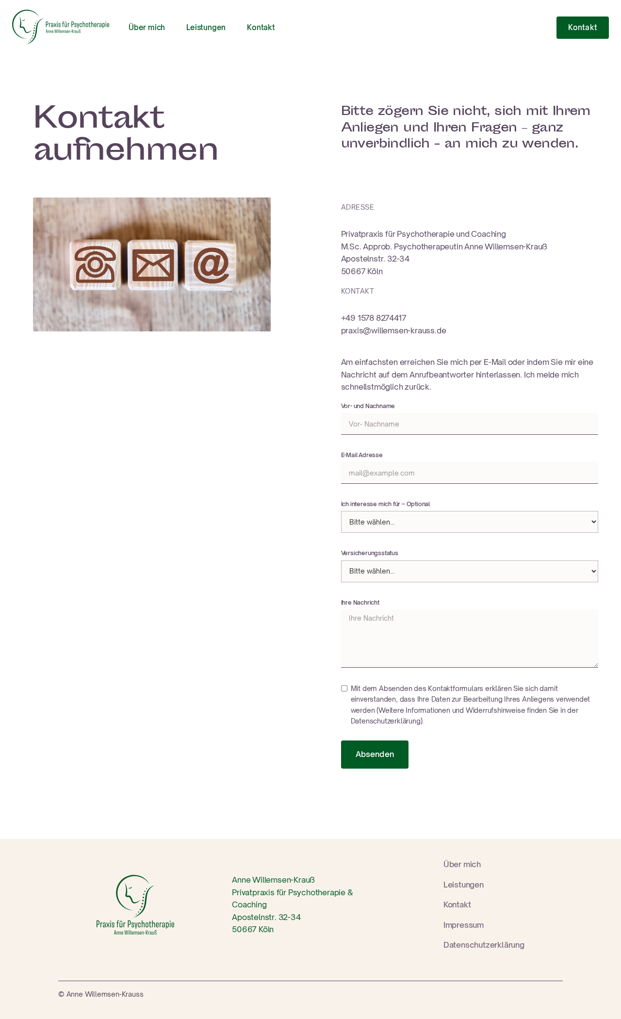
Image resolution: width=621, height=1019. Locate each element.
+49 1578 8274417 (374, 318)
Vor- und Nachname (368, 406)
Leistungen (206, 27)
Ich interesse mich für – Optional (385, 504)
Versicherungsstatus (369, 553)
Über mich (147, 27)
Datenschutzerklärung (483, 945)
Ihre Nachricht (360, 602)
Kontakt (261, 27)
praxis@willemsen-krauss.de (393, 330)
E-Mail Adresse (362, 455)
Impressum (463, 925)
